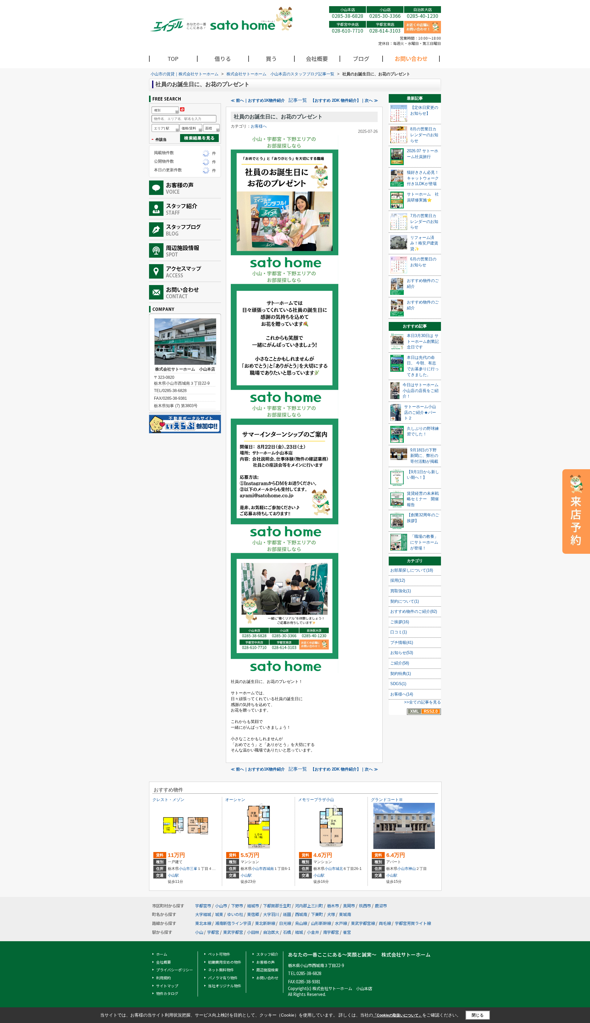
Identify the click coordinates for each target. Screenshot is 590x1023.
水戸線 (341, 923)
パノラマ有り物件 (223, 977)
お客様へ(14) (401, 694)
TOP (173, 58)
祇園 (287, 914)
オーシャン (235, 799)
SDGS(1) (398, 683)
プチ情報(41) (401, 642)
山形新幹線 (321, 923)
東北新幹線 (265, 923)
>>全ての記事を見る (422, 702)
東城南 (345, 914)
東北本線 (203, 923)
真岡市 (349, 906)
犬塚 (331, 914)
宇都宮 (213, 932)
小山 (199, 932)
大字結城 (203, 914)
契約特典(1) (400, 673)
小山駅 (173, 875)
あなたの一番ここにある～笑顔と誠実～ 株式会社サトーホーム (359, 954)
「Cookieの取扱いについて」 (397, 1015)
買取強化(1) (400, 591)
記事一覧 (298, 100)
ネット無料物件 (221, 969)
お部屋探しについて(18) (411, 570)
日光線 (285, 923)
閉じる (478, 1015)
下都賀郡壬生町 (277, 906)
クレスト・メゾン (168, 799)
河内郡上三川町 (309, 906)
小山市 (184, 868)
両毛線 (385, 923)
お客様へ (259, 126)
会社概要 (317, 58)
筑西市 (365, 906)
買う (271, 58)
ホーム (161, 954)
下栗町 (317, 914)
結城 (299, 932)
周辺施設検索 (267, 969)
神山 (412, 868)
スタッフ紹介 (267, 954)
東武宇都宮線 (363, 923)
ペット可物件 (219, 954)
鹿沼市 (381, 906)
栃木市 (333, 906)
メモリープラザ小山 (316, 799)
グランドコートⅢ (387, 799)
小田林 (253, 932)
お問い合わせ (411, 58)
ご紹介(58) (399, 663)
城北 (339, 868)
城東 (219, 914)
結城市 (253, 906)
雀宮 (347, 932)
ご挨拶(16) (399, 622)
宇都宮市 (203, 906)
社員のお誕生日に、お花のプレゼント (278, 117)
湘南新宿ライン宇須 (233, 923)
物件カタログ (167, 993)
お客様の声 (265, 962)
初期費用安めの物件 (224, 962)
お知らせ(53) (401, 652)
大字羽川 (271, 914)
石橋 (287, 932)
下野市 (237, 906)
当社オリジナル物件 (224, 985)
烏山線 (301, 923)
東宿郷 (253, 914)
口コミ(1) (398, 632)
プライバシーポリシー (174, 969)
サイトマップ (167, 985)
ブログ (361, 58)
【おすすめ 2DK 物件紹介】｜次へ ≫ (344, 100)
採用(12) (397, 580)
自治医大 (271, 932)
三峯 (193, 868)
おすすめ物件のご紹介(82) (413, 611)
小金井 (313, 932)
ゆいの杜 (235, 914)
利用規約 (163, 977)
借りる (222, 58)
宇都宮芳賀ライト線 (413, 923)
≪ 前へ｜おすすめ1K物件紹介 (258, 100)
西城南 (268, 868)
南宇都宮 (331, 932)
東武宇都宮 (233, 932)
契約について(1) (404, 601)
